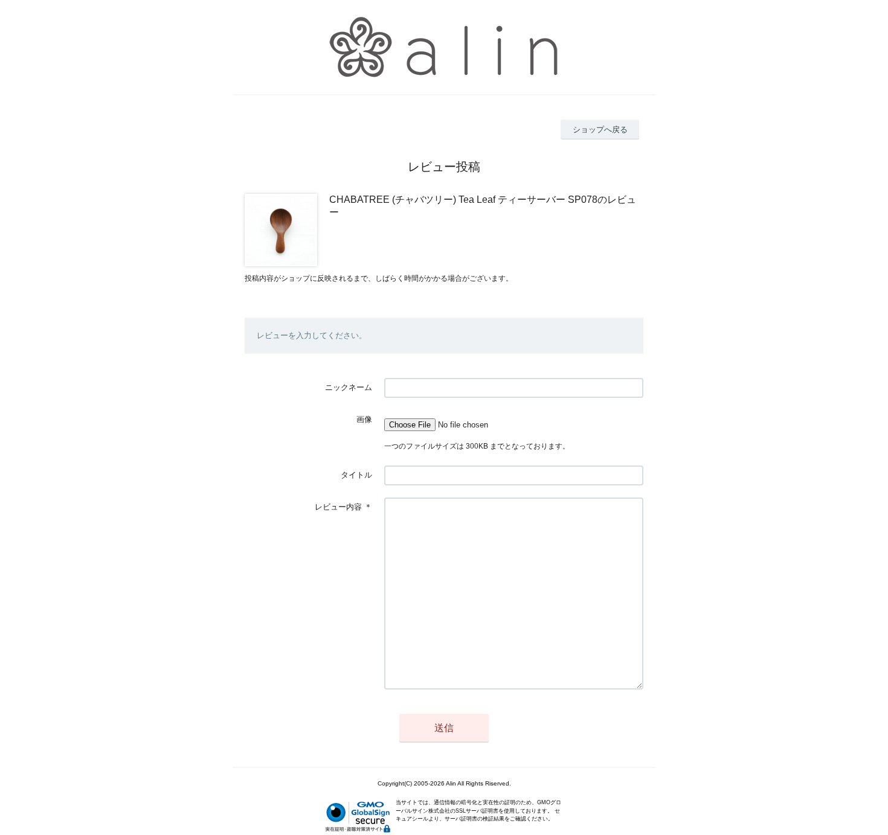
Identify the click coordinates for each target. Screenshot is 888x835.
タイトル (356, 474)
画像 (364, 419)
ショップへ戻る (600, 129)
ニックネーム (348, 387)
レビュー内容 (338, 506)
